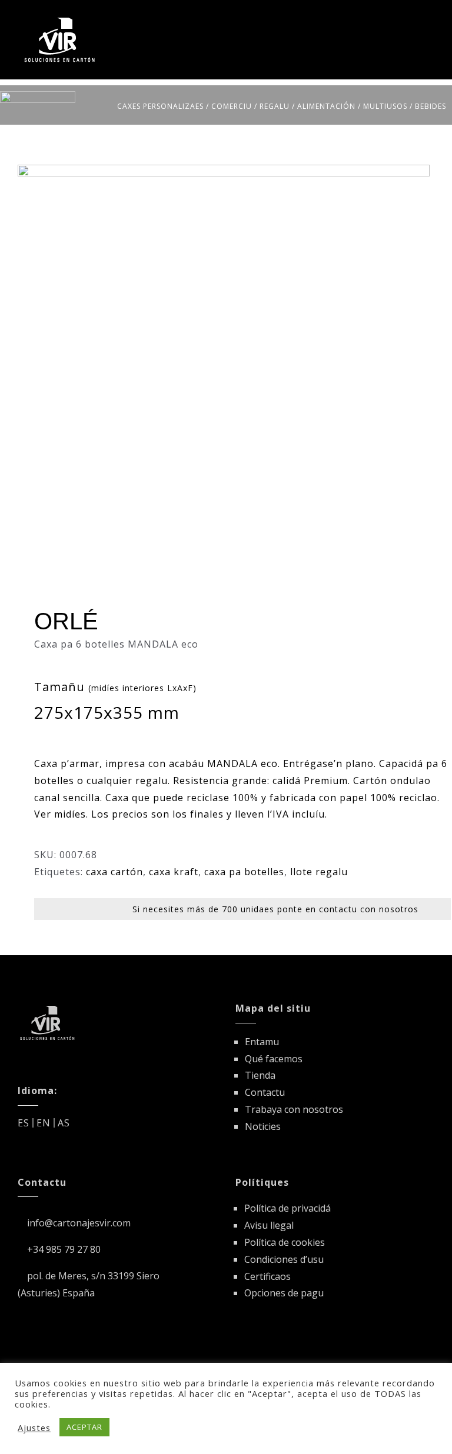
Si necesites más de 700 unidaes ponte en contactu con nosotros (275, 909)
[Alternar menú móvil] (429, 19)
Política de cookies (284, 1242)
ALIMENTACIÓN (326, 106)
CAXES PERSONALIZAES (160, 106)
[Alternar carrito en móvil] (408, 19)
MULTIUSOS (385, 106)
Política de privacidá (287, 1208)
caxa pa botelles (244, 871)
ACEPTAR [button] (84, 1427)
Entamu (262, 1041)
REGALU (275, 106)
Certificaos (267, 1276)
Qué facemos (274, 1058)
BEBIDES (430, 106)
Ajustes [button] (34, 1427)
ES (23, 1123)
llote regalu (319, 871)
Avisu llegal (269, 1225)
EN (43, 1123)
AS (64, 1123)
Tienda (260, 1075)
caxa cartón (114, 871)
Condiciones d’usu (284, 1259)
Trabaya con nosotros (294, 1109)
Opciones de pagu (284, 1292)
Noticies (263, 1126)
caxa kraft (173, 871)
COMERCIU (231, 106)
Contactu (265, 1092)
